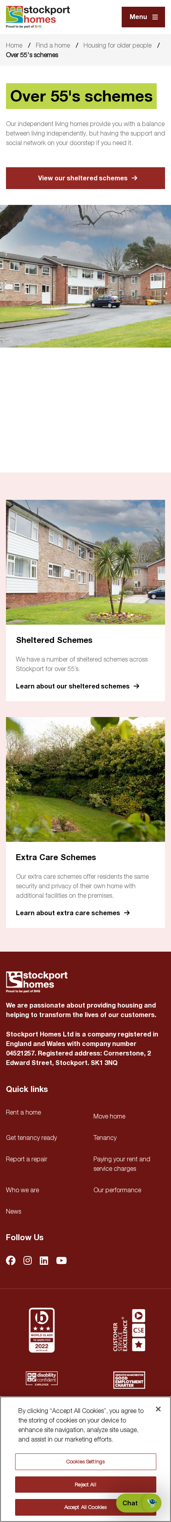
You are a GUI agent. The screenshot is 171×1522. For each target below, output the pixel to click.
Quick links (27, 1090)
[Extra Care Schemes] (85, 779)
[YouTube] (61, 1261)
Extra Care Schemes (56, 857)
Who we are (22, 1189)
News (13, 1211)
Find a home (53, 45)
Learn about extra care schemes (68, 913)
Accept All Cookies (85, 1507)
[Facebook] (11, 1261)
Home (14, 45)
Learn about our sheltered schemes (73, 686)
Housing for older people (118, 45)
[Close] (158, 1409)
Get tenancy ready (31, 1137)
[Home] (38, 17)
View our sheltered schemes (83, 178)
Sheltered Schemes (54, 640)
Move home (109, 1116)
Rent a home (23, 1112)
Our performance (117, 1189)
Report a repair (26, 1159)
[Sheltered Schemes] (85, 562)
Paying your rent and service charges (121, 1163)
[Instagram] (27, 1261)
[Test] (129, 1330)
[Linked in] (44, 1261)
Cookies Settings (85, 1461)
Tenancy (105, 1137)
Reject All (85, 1484)
